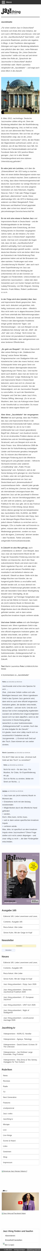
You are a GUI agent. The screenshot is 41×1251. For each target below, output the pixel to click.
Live (4, 1130)
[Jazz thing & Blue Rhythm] (11, 14)
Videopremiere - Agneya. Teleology (17, 1039)
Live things (7, 1135)
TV (4, 1092)
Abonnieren (10, 1236)
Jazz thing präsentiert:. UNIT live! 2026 (19, 1005)
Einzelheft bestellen (13, 1240)
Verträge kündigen (19, 1250)
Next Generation (9, 1097)
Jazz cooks (7, 1113)
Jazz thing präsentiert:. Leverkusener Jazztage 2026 (18, 1019)
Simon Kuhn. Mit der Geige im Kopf (17, 933)
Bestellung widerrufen (34, 1250)
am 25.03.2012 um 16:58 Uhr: (16, 765)
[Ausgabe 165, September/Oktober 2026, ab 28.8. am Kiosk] (21, 879)
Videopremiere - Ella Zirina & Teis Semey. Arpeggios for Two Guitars (20, 1061)
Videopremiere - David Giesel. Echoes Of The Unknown (20, 1045)
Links (5, 1146)
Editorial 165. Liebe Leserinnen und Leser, (20, 916)
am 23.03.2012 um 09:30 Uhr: (14, 681)
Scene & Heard (9, 1141)
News (5, 1075)
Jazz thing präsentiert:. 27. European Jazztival (18, 998)
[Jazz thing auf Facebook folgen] (21, 1220)
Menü (9, 2)
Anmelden (19, 946)
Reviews (6, 1081)
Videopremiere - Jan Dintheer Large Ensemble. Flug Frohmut (17, 1053)
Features (6, 1103)
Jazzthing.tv (8, 1119)
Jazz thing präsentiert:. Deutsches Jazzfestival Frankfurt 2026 (17, 991)
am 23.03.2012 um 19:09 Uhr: (22, 752)
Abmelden (8, 950)
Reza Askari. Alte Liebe (12, 927)
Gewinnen (7, 1151)
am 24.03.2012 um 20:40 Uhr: (15, 791)
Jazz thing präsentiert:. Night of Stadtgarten (16, 1011)
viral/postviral (8, 1108)
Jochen (4, 791)
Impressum (7, 1162)
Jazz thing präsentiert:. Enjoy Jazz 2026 (19, 984)
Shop (5, 1157)
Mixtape (6, 1124)
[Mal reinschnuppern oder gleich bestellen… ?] (21, 1178)
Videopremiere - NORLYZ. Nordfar (17, 1034)
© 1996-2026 (8, 1250)
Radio (5, 1086)
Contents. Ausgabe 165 (12, 922)
